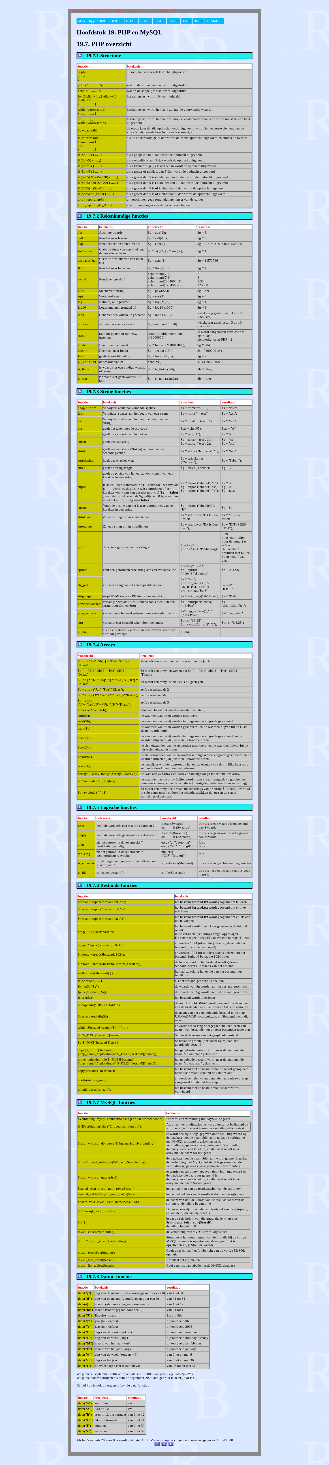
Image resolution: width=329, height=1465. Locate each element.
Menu (81, 21)
